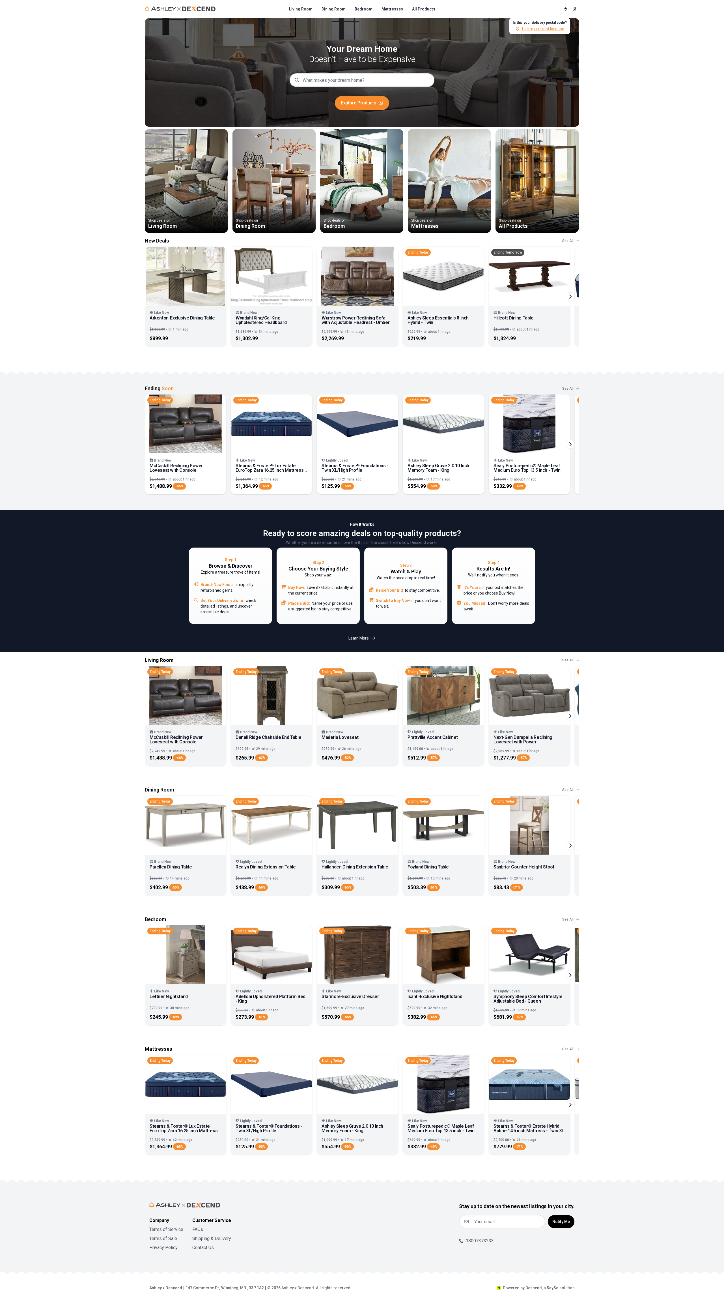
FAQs (197, 1229)
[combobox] (366, 80)
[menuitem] (301, 9)
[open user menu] (574, 9)
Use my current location (543, 29)
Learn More (358, 638)
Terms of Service (166, 1229)
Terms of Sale (163, 1238)
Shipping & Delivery (211, 1238)
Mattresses (392, 9)
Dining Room (334, 9)
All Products (423, 9)
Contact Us (203, 1247)
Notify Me (561, 1221)
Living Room (301, 9)
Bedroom (363, 9)
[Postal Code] (565, 9)
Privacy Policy (163, 1247)
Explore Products (358, 103)
